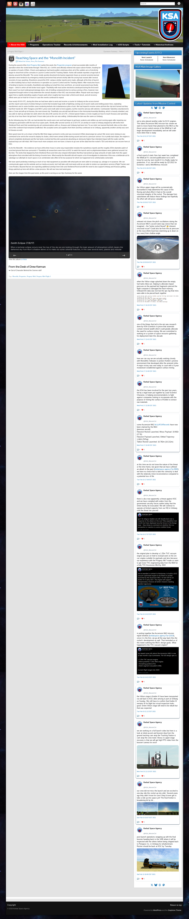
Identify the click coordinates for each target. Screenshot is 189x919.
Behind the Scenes (24, 61)
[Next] (123, 255)
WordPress (157, 910)
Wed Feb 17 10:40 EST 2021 (146, 445)
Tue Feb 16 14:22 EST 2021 (146, 614)
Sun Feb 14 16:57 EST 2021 (146, 817)
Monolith (15, 276)
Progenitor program (64, 65)
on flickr (24, 259)
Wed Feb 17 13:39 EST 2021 (146, 405)
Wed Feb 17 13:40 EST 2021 (146, 371)
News (32, 61)
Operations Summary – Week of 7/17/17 (116, 51)
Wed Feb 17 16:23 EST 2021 (146, 305)
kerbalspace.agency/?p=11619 (161, 636)
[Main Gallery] (158, 97)
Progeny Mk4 (31, 276)
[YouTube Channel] (15, 4)
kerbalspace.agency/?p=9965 (166, 469)
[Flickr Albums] (27, 4)
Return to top (176, 905)
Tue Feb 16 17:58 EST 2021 (146, 479)
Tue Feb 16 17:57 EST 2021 (146, 534)
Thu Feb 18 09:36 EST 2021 (146, 262)
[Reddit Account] (33, 4)
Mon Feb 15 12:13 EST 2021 (146, 771)
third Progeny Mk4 (34, 65)
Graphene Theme (174, 910)
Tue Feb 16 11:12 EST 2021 (146, 711)
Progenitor (22, 276)
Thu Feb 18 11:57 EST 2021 (146, 136)
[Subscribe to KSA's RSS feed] (9, 4)
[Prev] (14, 255)
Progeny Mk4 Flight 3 (16, 51)
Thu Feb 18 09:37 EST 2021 (146, 202)
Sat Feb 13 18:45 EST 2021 (146, 874)
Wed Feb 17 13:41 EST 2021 (146, 339)
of (69, 255)
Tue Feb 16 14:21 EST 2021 (146, 677)
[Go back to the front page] (94, 25)
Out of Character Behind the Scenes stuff (26, 270)
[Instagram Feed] (21, 4)
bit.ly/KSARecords (162, 425)
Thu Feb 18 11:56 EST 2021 (146, 168)
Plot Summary (39, 61)
